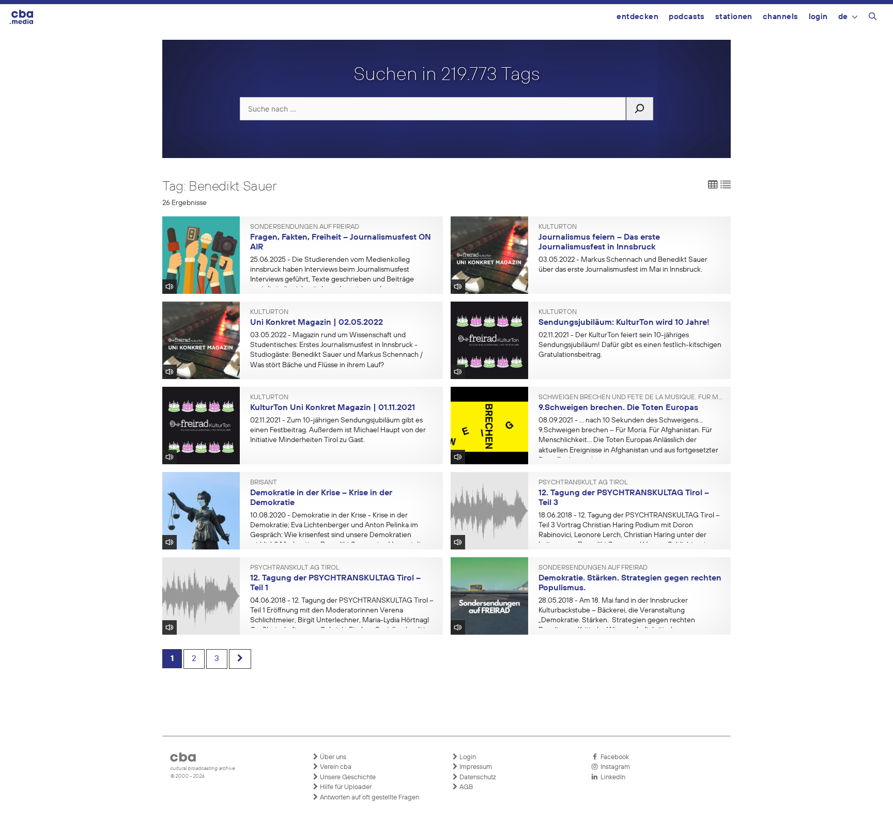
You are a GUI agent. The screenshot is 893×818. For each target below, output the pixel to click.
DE (843, 17)
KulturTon (557, 227)
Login (818, 17)
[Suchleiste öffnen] (872, 18)
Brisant (263, 483)
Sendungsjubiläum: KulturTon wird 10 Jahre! (624, 323)
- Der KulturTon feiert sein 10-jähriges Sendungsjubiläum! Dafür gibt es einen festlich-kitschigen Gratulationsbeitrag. (629, 345)
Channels (780, 17)
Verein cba (334, 767)
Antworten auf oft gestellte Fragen (368, 797)
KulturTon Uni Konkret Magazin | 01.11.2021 (332, 408)
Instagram (613, 767)
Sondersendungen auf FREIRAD (304, 227)
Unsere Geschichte (347, 777)
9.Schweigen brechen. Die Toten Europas (618, 408)
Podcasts (687, 17)
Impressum (475, 767)
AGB (465, 787)
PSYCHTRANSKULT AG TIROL (583, 483)
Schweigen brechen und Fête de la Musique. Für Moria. (630, 398)
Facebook (613, 757)
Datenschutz (477, 777)
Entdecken (637, 17)
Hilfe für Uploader (345, 787)
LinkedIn (611, 777)
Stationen (733, 17)
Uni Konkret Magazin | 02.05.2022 (316, 323)
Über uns (332, 757)
